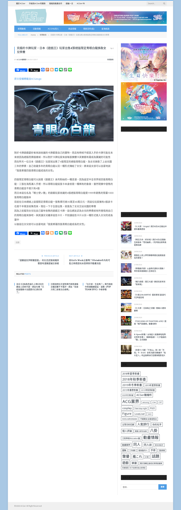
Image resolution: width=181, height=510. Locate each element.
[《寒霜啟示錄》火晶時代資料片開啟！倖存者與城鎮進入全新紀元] (126, 267)
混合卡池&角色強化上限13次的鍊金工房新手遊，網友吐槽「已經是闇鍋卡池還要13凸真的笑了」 (30, 288)
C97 (160, 402)
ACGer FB (81, 3)
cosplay (127, 408)
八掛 (153, 430)
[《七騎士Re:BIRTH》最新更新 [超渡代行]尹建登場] (126, 294)
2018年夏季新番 (130, 373)
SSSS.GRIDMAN (129, 418)
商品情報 (72, 28)
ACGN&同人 (53, 28)
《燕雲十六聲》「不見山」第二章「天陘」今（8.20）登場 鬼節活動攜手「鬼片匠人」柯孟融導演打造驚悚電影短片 (150, 352)
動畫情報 (151, 437)
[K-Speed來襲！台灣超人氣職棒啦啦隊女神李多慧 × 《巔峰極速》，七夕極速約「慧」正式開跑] (126, 334)
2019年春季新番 (130, 390)
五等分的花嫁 (128, 424)
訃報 (147, 457)
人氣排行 (143, 424)
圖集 (124, 450)
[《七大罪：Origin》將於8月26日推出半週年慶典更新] (126, 226)
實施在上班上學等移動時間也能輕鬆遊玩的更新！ (149, 256)
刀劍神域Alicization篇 (131, 438)
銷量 (134, 463)
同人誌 (148, 444)
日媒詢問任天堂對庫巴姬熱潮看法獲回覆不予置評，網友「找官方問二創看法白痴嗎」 (64, 287)
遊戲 (125, 463)
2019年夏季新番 (152, 385)
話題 (18, 242)
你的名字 (156, 424)
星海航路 (105, 28)
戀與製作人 (143, 450)
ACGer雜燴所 (144, 395)
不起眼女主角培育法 (148, 419)
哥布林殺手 (159, 445)
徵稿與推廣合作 (55, 3)
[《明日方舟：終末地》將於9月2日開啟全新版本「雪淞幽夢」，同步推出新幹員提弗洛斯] (126, 239)
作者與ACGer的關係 (37, 3)
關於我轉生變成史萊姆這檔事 (151, 463)
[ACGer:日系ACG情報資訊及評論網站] (31, 15)
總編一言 (69, 3)
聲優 (125, 456)
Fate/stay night (141, 408)
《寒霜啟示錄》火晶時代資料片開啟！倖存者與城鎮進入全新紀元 (149, 269)
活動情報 (37, 28)
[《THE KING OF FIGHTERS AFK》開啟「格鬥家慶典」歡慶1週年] (126, 320)
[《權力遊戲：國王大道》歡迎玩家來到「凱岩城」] (126, 281)
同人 (136, 444)
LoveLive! (140, 413)
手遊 (153, 450)
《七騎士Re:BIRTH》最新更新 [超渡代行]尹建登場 (150, 296)
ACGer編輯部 (21, 59)
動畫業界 (126, 445)
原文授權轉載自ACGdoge (27, 78)
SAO (150, 414)
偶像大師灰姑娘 (141, 431)
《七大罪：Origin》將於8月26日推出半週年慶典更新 (150, 227)
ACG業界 (130, 401)
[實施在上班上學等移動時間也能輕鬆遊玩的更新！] (126, 254)
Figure (126, 414)
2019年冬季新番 (132, 385)
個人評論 (127, 431)
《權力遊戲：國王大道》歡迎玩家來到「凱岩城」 (149, 283)
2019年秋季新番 (148, 390)
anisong (145, 402)
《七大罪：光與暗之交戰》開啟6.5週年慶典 (150, 309)
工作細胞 (132, 450)
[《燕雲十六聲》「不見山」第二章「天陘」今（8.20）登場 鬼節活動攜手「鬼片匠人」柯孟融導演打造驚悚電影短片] (126, 349)
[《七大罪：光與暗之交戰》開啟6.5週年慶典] (126, 307)
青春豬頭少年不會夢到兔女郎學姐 (134, 468)
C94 (154, 402)
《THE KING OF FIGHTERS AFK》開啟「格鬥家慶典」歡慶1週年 (150, 322)
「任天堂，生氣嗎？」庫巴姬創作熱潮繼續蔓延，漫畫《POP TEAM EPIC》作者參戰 (99, 287)
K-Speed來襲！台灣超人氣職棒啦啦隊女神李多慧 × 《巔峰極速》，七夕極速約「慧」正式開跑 (150, 337)
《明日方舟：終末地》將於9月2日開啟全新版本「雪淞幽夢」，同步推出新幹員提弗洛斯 (150, 242)
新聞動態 (22, 28)
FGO (152, 408)
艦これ (137, 456)
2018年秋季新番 (134, 379)
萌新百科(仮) (88, 28)
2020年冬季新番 (127, 395)
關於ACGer (20, 3)
